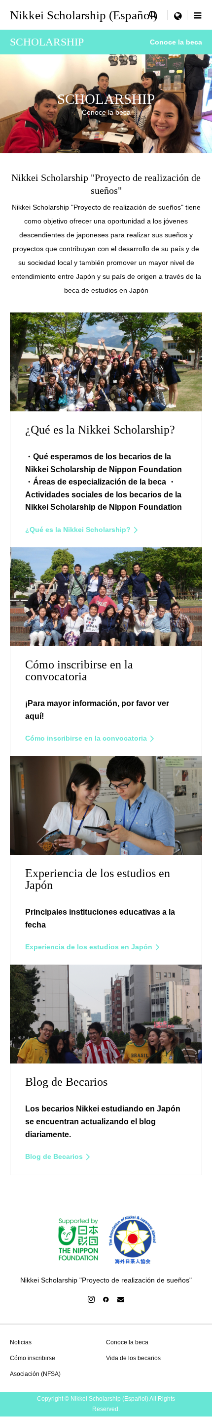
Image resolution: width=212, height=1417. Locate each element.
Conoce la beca (127, 1342)
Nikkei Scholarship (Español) (83, 15)
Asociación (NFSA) (35, 1374)
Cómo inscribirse (32, 1358)
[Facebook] (106, 1299)
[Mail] (120, 1299)
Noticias (21, 1342)
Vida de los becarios (133, 1358)
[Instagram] (91, 1299)
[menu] (177, 15)
